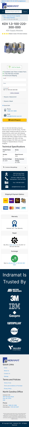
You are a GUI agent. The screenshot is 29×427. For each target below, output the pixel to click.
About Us (6, 370)
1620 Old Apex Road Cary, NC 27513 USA (8, 398)
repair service (13, 245)
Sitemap (6, 376)
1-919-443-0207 (13, 1)
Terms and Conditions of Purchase (13, 385)
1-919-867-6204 (20, 182)
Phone (4, 83)
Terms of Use (7, 383)
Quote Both (7, 105)
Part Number (5, 88)
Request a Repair (8, 101)
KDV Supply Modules (9, 17)
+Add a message (14, 93)
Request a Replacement (10, 97)
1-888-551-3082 (5, 1)
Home (3, 16)
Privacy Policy (7, 388)
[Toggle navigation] (3, 11)
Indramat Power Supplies (13, 16)
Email (4, 78)
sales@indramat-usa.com (14, 116)
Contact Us (7, 373)
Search (25, 11)
